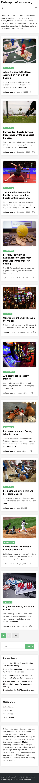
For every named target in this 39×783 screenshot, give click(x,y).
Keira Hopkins (10, 92)
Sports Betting (8, 68)
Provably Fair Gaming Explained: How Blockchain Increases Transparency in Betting (17, 684)
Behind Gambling (9, 371)
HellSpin (23, 742)
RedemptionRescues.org (16, 2)
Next (15, 636)
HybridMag (26, 779)
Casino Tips (7, 710)
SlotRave (10, 21)
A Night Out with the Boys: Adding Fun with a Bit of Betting (17, 75)
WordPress (15, 779)
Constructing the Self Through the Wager (19, 690)
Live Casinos (8, 314)
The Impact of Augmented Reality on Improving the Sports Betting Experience (17, 195)
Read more (22, 87)
